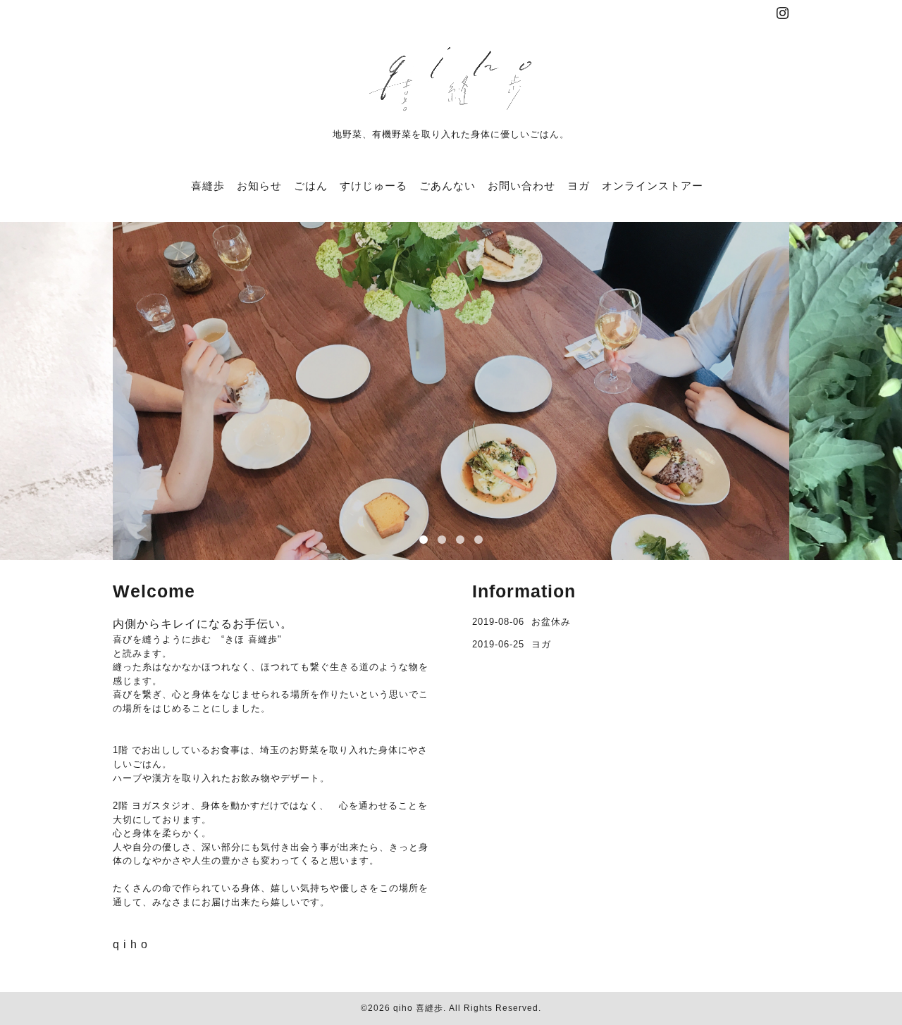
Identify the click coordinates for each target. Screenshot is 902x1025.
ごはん (311, 186)
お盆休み (551, 621)
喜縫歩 (208, 186)
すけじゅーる (373, 186)
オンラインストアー (652, 186)
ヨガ (578, 186)
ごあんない (447, 186)
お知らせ (259, 186)
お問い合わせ (521, 186)
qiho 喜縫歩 (418, 1008)
